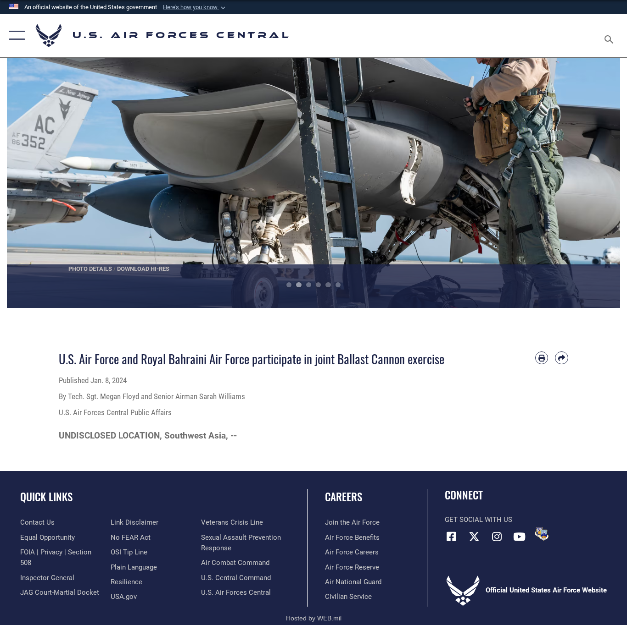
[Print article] (542, 358)
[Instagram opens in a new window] (497, 536)
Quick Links (46, 496)
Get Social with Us (478, 519)
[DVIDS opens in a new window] (542, 534)
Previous (37, 183)
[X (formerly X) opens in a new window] (474, 536)
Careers (343, 496)
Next (589, 183)
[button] (195, 7)
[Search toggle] (610, 35)
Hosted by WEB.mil (313, 618)
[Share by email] (561, 358)
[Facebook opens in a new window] (452, 536)
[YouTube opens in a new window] (519, 536)
